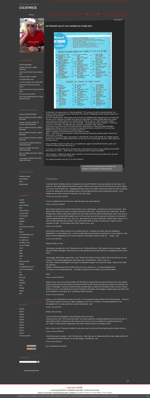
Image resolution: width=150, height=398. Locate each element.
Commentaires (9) (106, 169)
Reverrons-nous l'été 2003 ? (27, 94)
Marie (20, 250)
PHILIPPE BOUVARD (25, 64)
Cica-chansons (23, 216)
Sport (20, 285)
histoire (21, 232)
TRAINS (21, 288)
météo (21, 256)
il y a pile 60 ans (23, 240)
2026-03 (21, 322)
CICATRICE (28, 8)
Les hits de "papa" (24, 245)
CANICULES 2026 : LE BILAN (27, 76)
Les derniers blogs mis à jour (58, 390)
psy (20, 272)
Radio (21, 274)
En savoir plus (113, 396)
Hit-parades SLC (24, 237)
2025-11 (21, 333)
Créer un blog (71, 387)
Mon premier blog (24, 261)
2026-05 (21, 317)
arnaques (22, 202)
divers (21, 224)
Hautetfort (80, 387)
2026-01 (21, 327)
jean (20, 117)
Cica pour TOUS (24, 122)
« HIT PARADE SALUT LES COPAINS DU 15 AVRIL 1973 (66, 14)
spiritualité (22, 282)
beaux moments (23, 205)
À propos (31, 14)
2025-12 (21, 330)
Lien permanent (94, 169)
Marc (20, 153)
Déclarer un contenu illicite (45, 392)
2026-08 (21, 309)
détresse (21, 218)
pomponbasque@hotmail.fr (31, 370)
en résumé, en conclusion (26, 226)
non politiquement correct (26, 266)
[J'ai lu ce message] (148, 396)
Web (20, 293)
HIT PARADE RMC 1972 (26, 234)
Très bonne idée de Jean (26, 79)
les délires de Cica (24, 242)
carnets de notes (24, 210)
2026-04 (21, 319)
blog (110, 392)
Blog (20, 208)
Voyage (21, 290)
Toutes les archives (24, 335)
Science (21, 280)
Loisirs (21, 248)
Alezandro (55, 204)
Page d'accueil (93, 14)
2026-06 (21, 314)
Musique (21, 264)
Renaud (21, 148)
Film (20, 229)
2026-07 (21, 311)
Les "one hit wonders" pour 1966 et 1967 (30, 82)
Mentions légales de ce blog (60, 392)
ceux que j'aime (23, 213)
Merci (20, 253)
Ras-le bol (22, 277)
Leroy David (22, 143)
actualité (21, 200)
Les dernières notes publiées (75, 390)
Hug (20, 114)
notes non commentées (26, 269)
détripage (22, 221)
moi (20, 258)
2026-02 (21, 325)
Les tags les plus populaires (91, 390)
